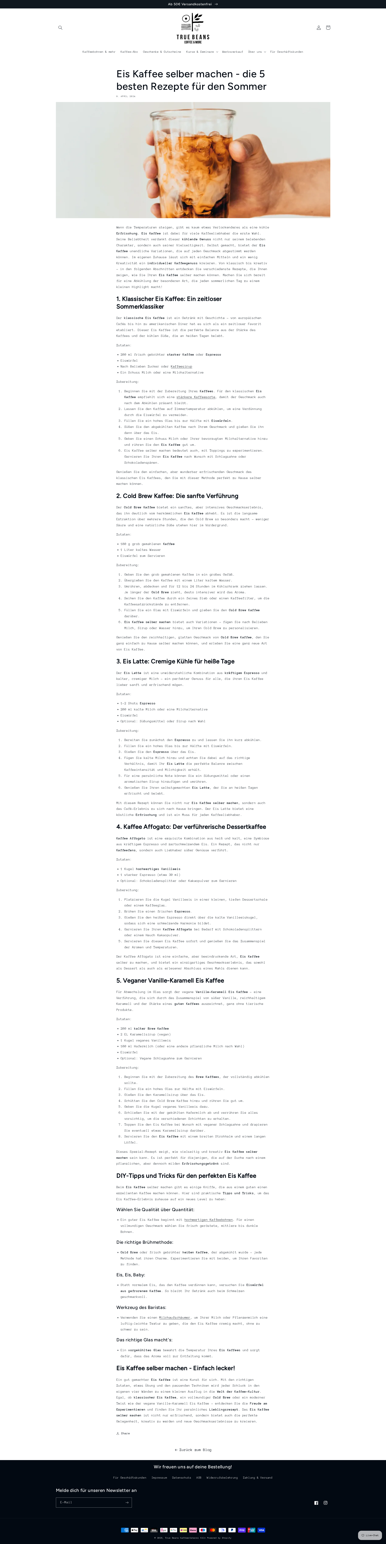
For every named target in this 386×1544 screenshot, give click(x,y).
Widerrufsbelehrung (222, 1477)
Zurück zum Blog (195, 1450)
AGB (199, 1477)
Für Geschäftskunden (129, 1477)
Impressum (159, 1477)
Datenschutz (181, 1477)
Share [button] (125, 1433)
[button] (60, 27)
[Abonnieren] (126, 1502)
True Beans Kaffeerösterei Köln (186, 1538)
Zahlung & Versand (258, 1477)
